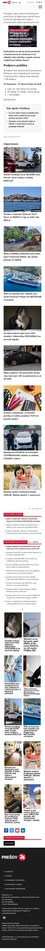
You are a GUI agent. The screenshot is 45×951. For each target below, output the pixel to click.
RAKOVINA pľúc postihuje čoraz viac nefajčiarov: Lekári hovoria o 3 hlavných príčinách (23, 572)
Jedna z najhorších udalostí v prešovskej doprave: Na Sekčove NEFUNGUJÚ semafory (23, 520)
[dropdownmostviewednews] (22, 537)
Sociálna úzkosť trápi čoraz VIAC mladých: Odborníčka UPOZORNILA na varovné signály (22, 578)
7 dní (29, 542)
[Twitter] (11, 830)
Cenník (9, 876)
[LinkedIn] (23, 830)
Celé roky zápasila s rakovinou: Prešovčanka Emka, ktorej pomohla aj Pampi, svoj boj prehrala (23, 532)
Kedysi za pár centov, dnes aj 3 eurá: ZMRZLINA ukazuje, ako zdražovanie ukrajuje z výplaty (23, 596)
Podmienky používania (15, 880)
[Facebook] (6, 830)
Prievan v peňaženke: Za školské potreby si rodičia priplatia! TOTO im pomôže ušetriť (21, 602)
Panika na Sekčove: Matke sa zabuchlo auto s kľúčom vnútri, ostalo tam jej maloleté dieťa (22, 526)
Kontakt (9, 871)
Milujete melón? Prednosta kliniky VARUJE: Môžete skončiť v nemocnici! (21, 590)
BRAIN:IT (14, 939)
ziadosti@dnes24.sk (9, 913)
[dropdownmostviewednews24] (22, 609)
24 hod (35, 542)
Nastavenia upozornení (15, 889)
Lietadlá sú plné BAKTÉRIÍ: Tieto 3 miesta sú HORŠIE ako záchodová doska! (21, 559)
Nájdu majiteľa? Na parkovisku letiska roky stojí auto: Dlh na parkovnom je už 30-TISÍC (23, 547)
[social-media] (4, 918)
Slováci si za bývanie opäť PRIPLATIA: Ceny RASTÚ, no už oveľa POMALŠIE (21, 584)
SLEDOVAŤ (9, 843)
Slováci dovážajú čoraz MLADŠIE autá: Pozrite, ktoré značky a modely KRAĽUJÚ (22, 566)
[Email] (17, 830)
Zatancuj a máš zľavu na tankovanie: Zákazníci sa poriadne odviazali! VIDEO (23, 553)
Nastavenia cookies (14, 884)
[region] (19, 3)
